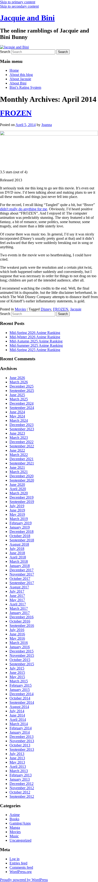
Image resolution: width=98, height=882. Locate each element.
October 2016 (20, 621)
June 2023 (17, 433)
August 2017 (19, 587)
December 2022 (22, 442)
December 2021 (22, 459)
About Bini (18, 83)
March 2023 (19, 438)
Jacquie (75, 309)
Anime (15, 815)
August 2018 (19, 544)
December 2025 (22, 386)
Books (14, 819)
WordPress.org (21, 872)
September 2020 (22, 480)
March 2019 (19, 519)
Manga (15, 828)
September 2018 (22, 540)
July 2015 (17, 668)
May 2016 (17, 638)
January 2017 (20, 613)
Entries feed (18, 863)
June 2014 (17, 715)
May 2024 (17, 416)
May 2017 (17, 600)
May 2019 (17, 514)
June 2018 (17, 553)
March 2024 (19, 420)
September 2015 (22, 664)
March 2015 (19, 681)
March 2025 (19, 399)
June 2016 (17, 634)
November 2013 (22, 741)
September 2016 (22, 626)
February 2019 (21, 523)
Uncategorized (20, 840)
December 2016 (22, 617)
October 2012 (20, 792)
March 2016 (19, 643)
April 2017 (18, 604)
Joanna (46, 125)
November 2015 (22, 655)
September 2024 (22, 408)
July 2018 (17, 549)
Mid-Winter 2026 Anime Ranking (35, 337)
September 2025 (22, 391)
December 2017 (22, 570)
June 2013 (17, 758)
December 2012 (22, 784)
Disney (46, 309)
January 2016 (20, 647)
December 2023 (22, 425)
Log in (15, 859)
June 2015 (17, 673)
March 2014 (19, 724)
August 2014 (19, 707)
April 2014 (18, 720)
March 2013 (19, 771)
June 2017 (17, 596)
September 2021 (22, 463)
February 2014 (21, 728)
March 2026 (19, 382)
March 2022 (19, 455)
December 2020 (22, 476)
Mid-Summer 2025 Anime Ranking (36, 345)
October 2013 (20, 745)
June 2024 (17, 412)
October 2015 (20, 660)
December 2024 (22, 403)
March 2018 (19, 561)
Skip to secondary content (19, 6)
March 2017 (19, 608)
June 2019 (17, 510)
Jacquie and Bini (27, 18)
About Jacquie (20, 79)
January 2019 (20, 527)
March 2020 (19, 493)
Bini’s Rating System (25, 87)
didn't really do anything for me (23, 209)
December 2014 (22, 694)
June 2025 (17, 395)
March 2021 (19, 472)
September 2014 (22, 702)
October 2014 (20, 698)
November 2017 (22, 574)
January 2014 (20, 732)
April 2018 (18, 557)
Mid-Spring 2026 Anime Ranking (35, 333)
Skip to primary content (17, 2)
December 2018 (22, 532)
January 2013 (20, 779)
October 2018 (20, 536)
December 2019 (22, 497)
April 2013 (18, 767)
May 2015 (17, 677)
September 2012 (22, 796)
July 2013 (17, 754)
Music (14, 836)
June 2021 (17, 467)
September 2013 (22, 749)
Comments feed (21, 867)
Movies (20, 309)
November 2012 (22, 788)
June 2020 (17, 485)
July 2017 (17, 591)
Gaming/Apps (20, 823)
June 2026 (17, 378)
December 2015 (22, 651)
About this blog (21, 75)
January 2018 (20, 566)
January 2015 (20, 690)
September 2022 (22, 446)
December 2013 (22, 737)
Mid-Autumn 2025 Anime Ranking (36, 341)
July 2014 (17, 711)
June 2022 (17, 450)
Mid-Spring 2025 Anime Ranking (35, 350)
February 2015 (21, 685)
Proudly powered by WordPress (24, 880)
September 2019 (22, 502)
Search (5, 52)
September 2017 (22, 583)
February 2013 (21, 775)
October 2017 (20, 579)
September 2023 (22, 429)
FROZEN (16, 113)
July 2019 (17, 506)
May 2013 (17, 762)
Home (14, 70)
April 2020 (18, 489)
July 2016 (17, 630)
